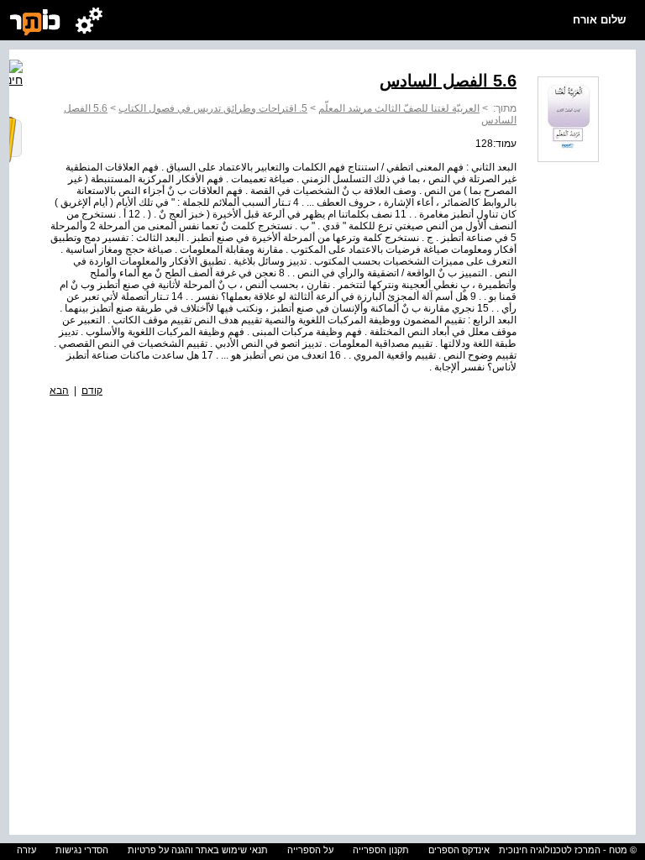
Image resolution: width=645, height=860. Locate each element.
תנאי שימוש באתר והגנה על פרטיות (198, 850)
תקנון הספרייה (381, 850)
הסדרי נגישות (81, 850)
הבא (59, 390)
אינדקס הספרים (459, 850)
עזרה (26, 850)
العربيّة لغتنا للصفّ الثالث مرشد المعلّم (399, 108)
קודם (91, 390)
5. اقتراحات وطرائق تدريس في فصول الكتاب (212, 108)
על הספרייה (310, 850)
